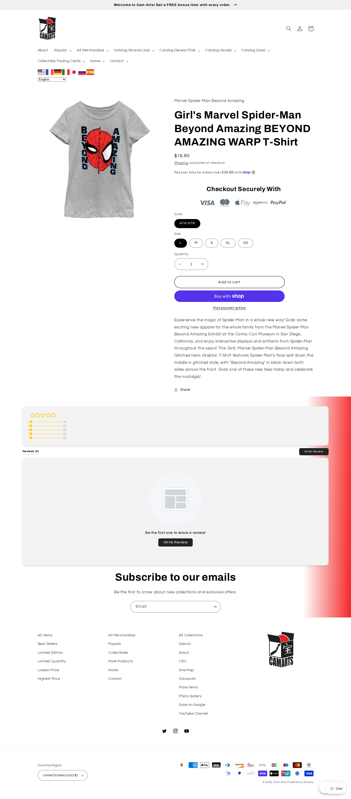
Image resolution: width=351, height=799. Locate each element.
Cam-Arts (280, 782)
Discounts (187, 679)
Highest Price (49, 679)
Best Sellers (48, 644)
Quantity (181, 254)
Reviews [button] (31, 451)
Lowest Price (48, 670)
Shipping (181, 163)
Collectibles (118, 652)
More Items (188, 687)
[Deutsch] (58, 72)
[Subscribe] (214, 607)
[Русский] (82, 72)
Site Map (186, 670)
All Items (45, 635)
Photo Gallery (190, 696)
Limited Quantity (52, 661)
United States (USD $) (60, 775)
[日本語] (74, 72)
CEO (182, 661)
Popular (114, 644)
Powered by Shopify (300, 782)
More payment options (229, 308)
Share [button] (185, 389)
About (184, 652)
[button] (62, 50)
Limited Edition (50, 652)
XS (245, 243)
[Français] (50, 72)
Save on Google (192, 705)
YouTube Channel (193, 713)
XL (228, 243)
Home (113, 670)
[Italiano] (66, 72)
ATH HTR (187, 223)
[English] (42, 72)
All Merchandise (121, 635)
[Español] (90, 72)
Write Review (313, 451)
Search (185, 644)
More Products (120, 661)
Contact (115, 679)
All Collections (190, 635)
